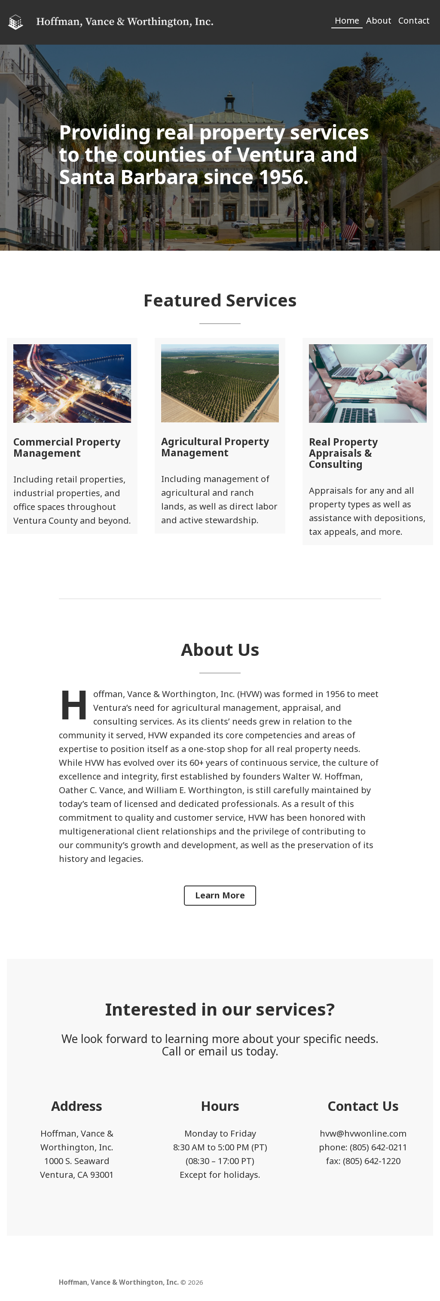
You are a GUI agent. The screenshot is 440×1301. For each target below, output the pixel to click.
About (378, 20)
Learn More (220, 895)
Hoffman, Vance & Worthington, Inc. (119, 1282)
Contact (414, 20)
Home (347, 20)
